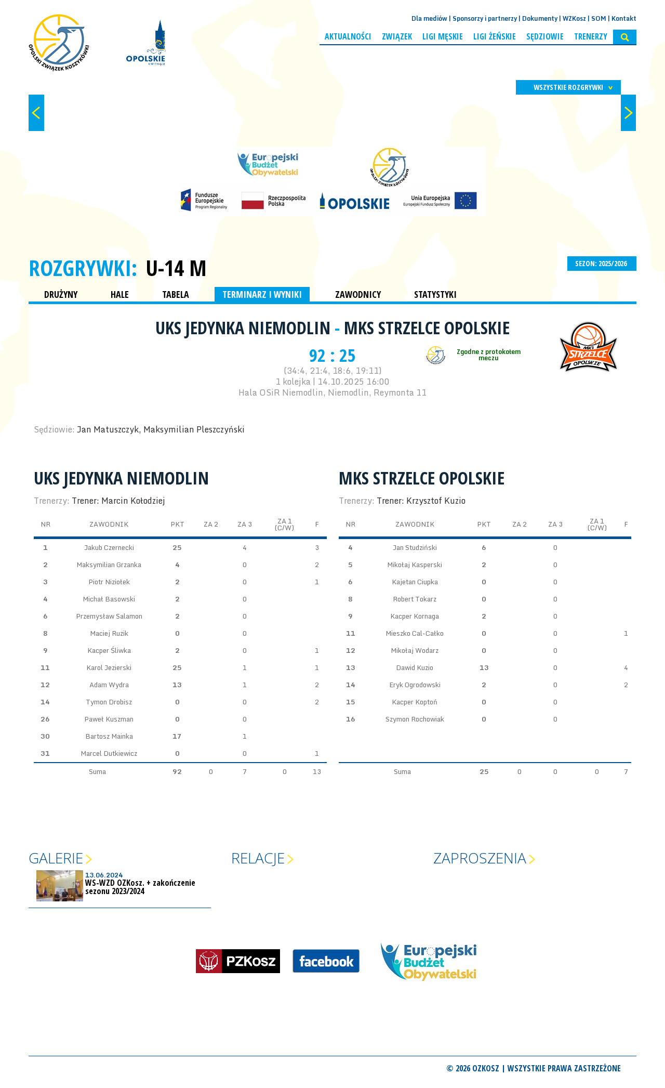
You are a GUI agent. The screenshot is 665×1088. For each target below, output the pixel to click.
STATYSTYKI (435, 294)
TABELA (175, 294)
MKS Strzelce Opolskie (427, 327)
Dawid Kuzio (414, 667)
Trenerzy (590, 36)
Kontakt (623, 18)
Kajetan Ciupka (415, 581)
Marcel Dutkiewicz (109, 753)
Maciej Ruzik (109, 633)
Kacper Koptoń (414, 701)
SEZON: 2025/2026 (601, 263)
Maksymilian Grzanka (108, 564)
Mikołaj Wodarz (414, 650)
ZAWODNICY (358, 294)
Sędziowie (545, 36)
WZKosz (574, 18)
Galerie (56, 858)
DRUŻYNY (60, 294)
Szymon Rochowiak (414, 719)
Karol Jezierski (108, 667)
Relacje (258, 858)
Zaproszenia (479, 858)
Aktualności (348, 36)
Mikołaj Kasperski (414, 564)
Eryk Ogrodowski (415, 684)
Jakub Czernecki (109, 547)
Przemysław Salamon (109, 616)
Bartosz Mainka (109, 736)
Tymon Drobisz (109, 701)
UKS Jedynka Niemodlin (245, 327)
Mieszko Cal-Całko (414, 633)
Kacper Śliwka (109, 650)
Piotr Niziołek (109, 581)
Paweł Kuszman (109, 719)
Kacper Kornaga (414, 616)
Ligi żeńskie (494, 36)
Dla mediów (429, 18)
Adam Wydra (109, 684)
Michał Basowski (109, 599)
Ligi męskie (442, 36)
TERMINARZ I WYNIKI (262, 294)
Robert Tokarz (414, 599)
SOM (598, 18)
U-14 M (176, 267)
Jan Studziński (415, 547)
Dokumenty (539, 18)
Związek (397, 36)
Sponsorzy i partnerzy (485, 18)
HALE (120, 294)
